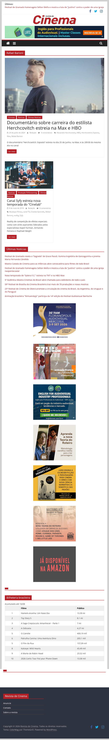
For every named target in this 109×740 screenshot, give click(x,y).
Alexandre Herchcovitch (66, 132)
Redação (33, 132)
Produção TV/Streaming (27, 192)
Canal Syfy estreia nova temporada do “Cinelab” (24, 202)
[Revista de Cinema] (8, 43)
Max (8, 136)
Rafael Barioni (17, 136)
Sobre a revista (10, 712)
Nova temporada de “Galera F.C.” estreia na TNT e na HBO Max (34, 275)
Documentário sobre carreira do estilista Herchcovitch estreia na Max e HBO (49, 125)
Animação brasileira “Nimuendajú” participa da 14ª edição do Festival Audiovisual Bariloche (48, 296)
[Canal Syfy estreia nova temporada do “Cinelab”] (29, 163)
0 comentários (46, 132)
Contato (7, 707)
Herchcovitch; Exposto (90, 132)
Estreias (11, 117)
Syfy (21, 215)
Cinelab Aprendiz (37, 212)
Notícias (21, 117)
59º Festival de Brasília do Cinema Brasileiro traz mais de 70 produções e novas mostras (46, 284)
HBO (78, 132)
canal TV (26, 212)
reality (16, 215)
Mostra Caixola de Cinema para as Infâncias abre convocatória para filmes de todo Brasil (47, 263)
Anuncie (7, 703)
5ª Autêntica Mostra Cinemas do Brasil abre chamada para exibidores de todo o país (45, 280)
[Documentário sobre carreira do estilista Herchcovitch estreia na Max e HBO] (54, 59)
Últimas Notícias (34, 117)
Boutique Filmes (15, 212)
